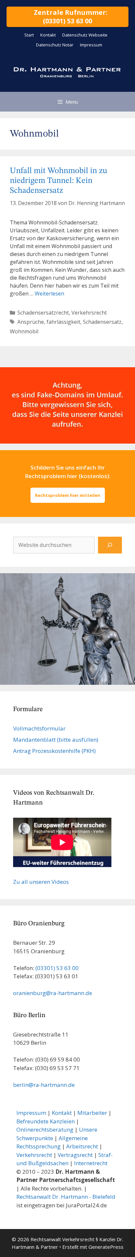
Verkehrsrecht (89, 312)
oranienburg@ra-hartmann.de (52, 993)
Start (29, 35)
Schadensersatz (102, 321)
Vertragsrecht (75, 1155)
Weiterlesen (49, 293)
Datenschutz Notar (54, 45)
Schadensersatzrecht (43, 312)
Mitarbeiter (92, 1112)
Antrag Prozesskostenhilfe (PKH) (54, 751)
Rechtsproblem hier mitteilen (67, 495)
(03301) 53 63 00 (57, 968)
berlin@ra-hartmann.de (44, 1085)
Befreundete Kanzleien (45, 1121)
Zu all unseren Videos (41, 881)
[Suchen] (110, 545)
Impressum (91, 45)
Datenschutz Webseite (84, 35)
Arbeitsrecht (82, 1146)
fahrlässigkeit (63, 321)
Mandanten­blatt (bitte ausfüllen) (55, 739)
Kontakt (48, 35)
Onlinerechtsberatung (44, 1129)
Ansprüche (30, 321)
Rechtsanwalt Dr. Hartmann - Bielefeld (65, 1196)
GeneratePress (106, 1247)
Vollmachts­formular (39, 728)
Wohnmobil (24, 331)
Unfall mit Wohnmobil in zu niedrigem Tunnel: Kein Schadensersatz (58, 181)
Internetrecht (90, 1163)
